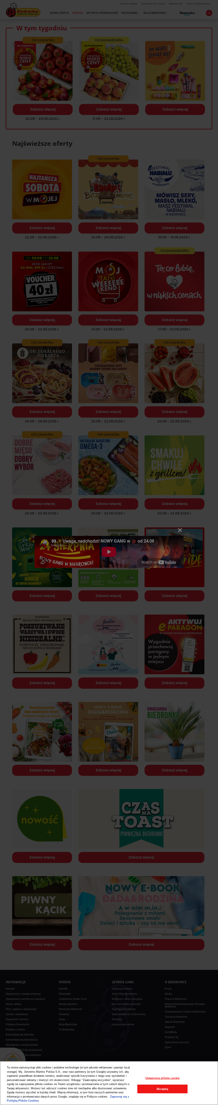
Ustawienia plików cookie (162, 1078)
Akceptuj (162, 1089)
